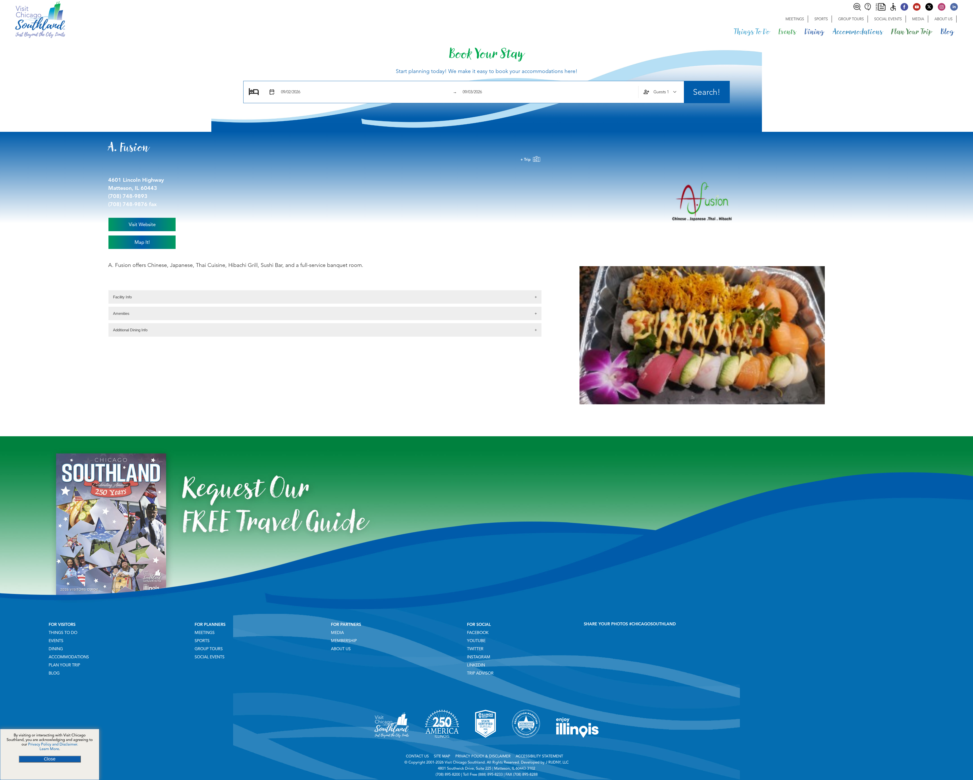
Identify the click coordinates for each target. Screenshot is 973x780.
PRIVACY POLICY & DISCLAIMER (483, 756)
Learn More (49, 749)
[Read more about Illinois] (577, 744)
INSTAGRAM (478, 657)
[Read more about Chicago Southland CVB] (392, 744)
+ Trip (526, 159)
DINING (56, 648)
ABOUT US (341, 648)
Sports (821, 19)
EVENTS (56, 640)
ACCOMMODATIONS (69, 657)
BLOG (54, 673)
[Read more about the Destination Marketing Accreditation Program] (526, 744)
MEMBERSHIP (344, 640)
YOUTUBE (476, 640)
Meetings (794, 19)
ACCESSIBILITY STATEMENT (539, 756)
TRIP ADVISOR (480, 673)
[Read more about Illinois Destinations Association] (485, 744)
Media (918, 19)
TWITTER (475, 648)
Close (49, 758)
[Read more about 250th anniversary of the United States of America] (442, 744)
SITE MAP (442, 756)
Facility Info (122, 297)
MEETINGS (205, 632)
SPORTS (202, 640)
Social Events (888, 19)
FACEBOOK (478, 632)
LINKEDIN (476, 665)
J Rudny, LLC (557, 762)
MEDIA (337, 632)
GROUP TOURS (209, 648)
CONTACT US (417, 756)
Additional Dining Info (130, 330)
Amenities (121, 313)
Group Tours (851, 19)
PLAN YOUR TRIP (64, 665)
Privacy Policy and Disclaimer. (53, 744)
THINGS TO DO (63, 632)
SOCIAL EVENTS (209, 657)
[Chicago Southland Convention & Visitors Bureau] (32, 19)
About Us (943, 19)
